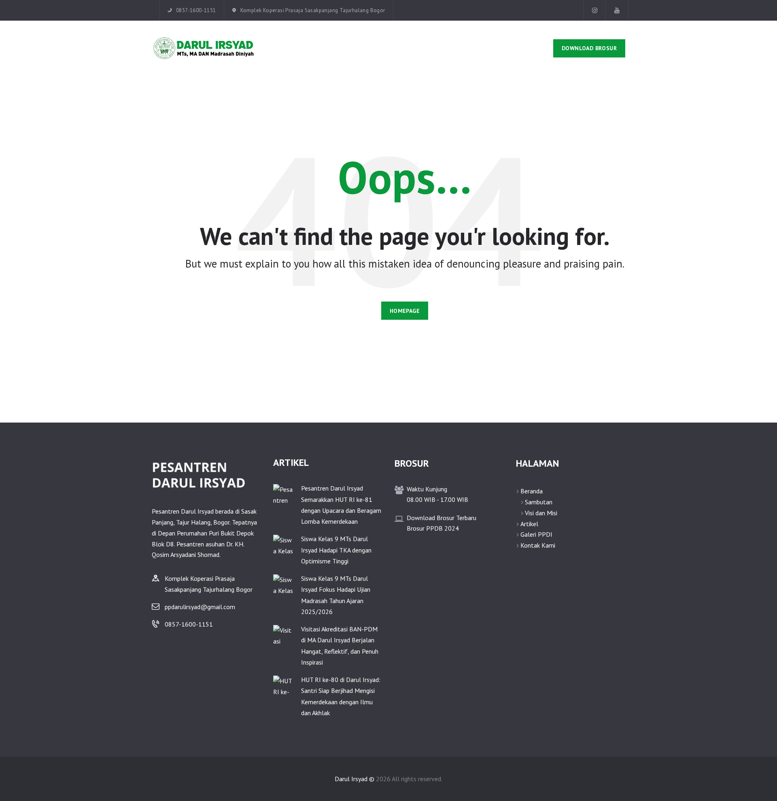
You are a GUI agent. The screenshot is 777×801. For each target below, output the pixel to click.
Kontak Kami (537, 545)
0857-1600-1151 (189, 624)
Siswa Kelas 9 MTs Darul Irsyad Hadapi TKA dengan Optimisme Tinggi (336, 550)
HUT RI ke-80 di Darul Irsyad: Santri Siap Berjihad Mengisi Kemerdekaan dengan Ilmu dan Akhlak (340, 696)
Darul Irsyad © (354, 779)
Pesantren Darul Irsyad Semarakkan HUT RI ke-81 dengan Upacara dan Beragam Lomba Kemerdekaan (341, 504)
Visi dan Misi (541, 513)
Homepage (405, 310)
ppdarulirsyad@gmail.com (200, 607)
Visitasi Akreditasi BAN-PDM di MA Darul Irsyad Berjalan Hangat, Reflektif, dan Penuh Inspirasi (339, 645)
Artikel (529, 524)
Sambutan (538, 502)
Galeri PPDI (536, 534)
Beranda (531, 491)
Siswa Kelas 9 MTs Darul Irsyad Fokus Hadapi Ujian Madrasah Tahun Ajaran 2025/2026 (335, 595)
